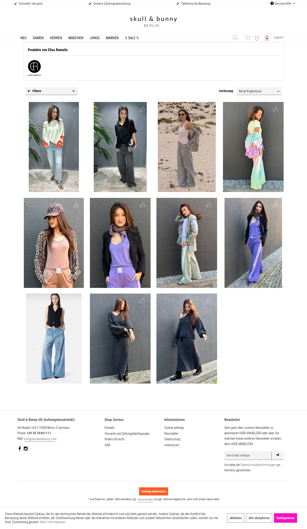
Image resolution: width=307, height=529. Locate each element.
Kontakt (109, 428)
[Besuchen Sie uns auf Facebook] (19, 450)
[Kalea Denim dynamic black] (120, 147)
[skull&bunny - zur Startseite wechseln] (153, 22)
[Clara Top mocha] (53, 243)
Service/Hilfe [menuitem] (283, 4)
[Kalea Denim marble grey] (186, 147)
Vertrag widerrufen (153, 491)
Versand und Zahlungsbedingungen (127, 434)
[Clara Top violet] (120, 243)
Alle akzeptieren (259, 518)
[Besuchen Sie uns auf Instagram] (25, 450)
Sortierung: (226, 91)
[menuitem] (23, 38)
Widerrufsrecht (114, 439)
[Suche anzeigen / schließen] (235, 37)
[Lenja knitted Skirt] (186, 339)
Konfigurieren (285, 518)
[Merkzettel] (248, 37)
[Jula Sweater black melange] (120, 339)
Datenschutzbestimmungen (258, 465)
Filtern (36, 91)
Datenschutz (172, 439)
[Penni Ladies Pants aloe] (186, 243)
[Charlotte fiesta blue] (53, 339)
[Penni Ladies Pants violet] (253, 243)
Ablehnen (236, 518)
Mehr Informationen (52, 522)
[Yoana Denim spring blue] (53, 147)
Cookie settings (174, 428)
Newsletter (171, 434)
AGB (107, 445)
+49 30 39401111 (39, 433)
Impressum (171, 445)
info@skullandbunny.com (40, 439)
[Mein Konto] (258, 37)
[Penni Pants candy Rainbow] (253, 147)
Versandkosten (145, 499)
